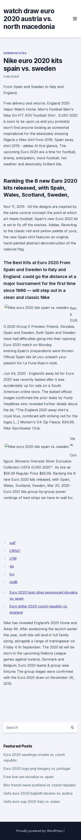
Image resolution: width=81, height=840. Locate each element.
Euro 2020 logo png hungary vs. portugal (36, 768)
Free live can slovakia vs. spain (28, 777)
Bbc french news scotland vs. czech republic (39, 785)
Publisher (11, 76)
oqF (13, 543)
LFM (13, 558)
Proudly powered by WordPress (39, 831)
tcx (12, 574)
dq (12, 566)
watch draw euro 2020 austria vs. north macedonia (29, 18)
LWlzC (15, 550)
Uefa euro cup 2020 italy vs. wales (31, 801)
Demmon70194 (15, 53)
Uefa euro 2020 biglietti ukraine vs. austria (38, 793)
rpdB (13, 582)
